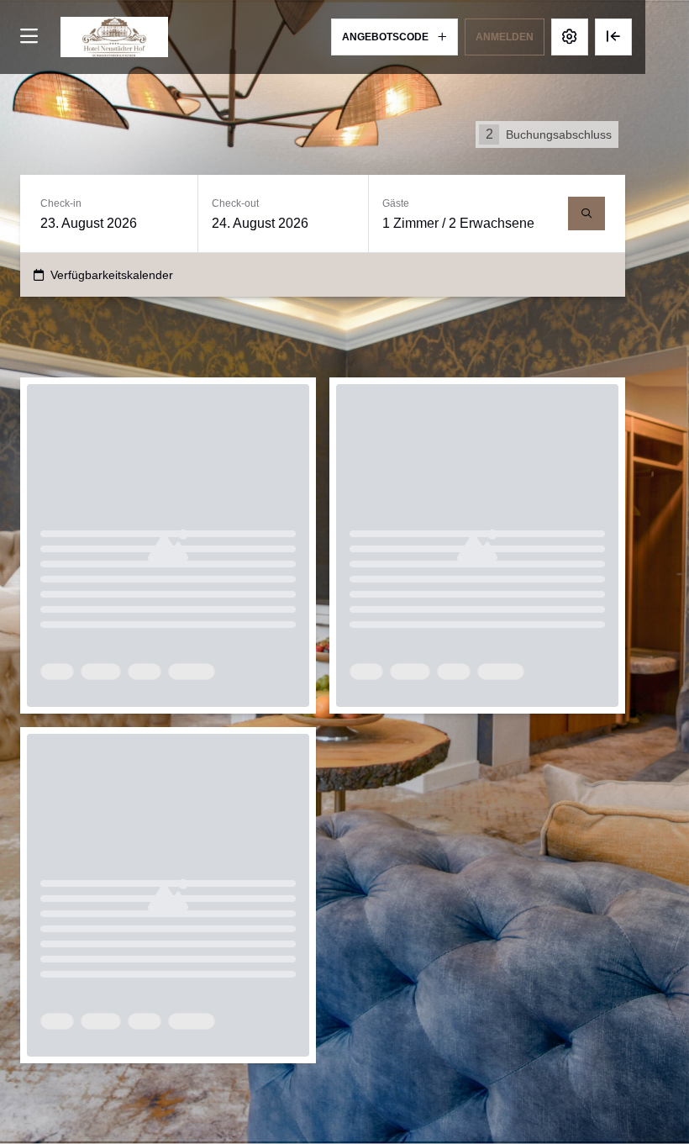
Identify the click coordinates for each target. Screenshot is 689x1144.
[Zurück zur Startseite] (613, 36)
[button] (394, 36)
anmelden (505, 37)
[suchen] (586, 213)
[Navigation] (28, 37)
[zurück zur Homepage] (114, 37)
